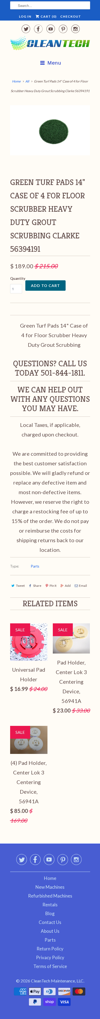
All (27, 81)
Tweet (20, 586)
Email (83, 586)
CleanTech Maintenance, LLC (57, 980)
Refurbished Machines (50, 896)
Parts (35, 566)
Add (68, 586)
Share (37, 586)
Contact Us (50, 922)
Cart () (48, 16)
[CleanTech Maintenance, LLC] (50, 44)
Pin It (53, 586)
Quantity (17, 278)
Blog (50, 913)
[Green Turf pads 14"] (50, 130)
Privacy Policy (50, 957)
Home (50, 878)
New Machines (50, 887)
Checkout (70, 16)
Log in (25, 16)
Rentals (50, 904)
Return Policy (50, 948)
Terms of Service (50, 966)
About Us (50, 931)
